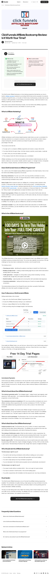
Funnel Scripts (12, 188)
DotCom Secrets (6, 186)
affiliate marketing (10, 96)
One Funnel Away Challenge (40, 186)
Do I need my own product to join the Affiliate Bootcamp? (16, 536)
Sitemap (18, 573)
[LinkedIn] (43, 573)
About (11, 573)
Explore (18, 1)
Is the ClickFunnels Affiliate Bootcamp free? (13, 521)
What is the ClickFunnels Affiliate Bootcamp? (13, 516)
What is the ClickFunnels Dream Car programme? (14, 531)
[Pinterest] (45, 573)
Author (14, 573)
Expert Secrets (14, 186)
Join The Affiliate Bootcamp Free (24, 84)
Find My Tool (44, 1)
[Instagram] (36, 573)
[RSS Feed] (47, 573)
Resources (25, 1)
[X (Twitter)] (39, 573)
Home (3, 5)
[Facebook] (34, 573)
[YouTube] (41, 573)
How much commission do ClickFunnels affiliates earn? (16, 526)
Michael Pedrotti (8, 41)
